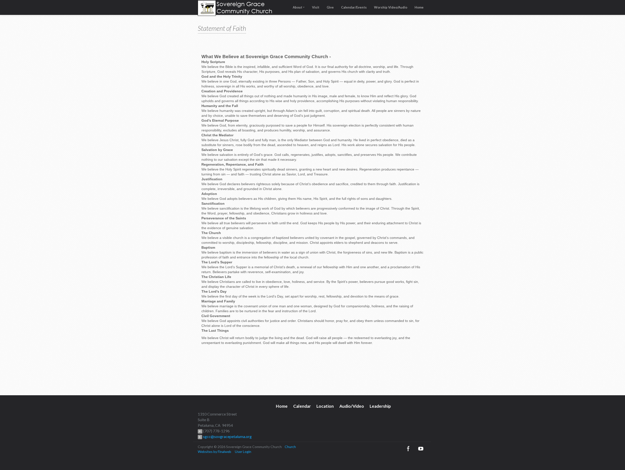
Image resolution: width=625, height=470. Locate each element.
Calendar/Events (354, 7)
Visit (315, 7)
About (297, 7)
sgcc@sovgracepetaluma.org (227, 436)
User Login (243, 451)
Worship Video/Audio (390, 7)
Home (419, 7)
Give (330, 7)
